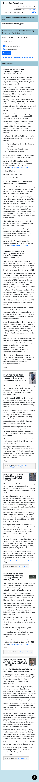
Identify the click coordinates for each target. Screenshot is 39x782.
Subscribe (6, 53)
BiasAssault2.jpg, (9, 467)
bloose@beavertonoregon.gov (20, 168)
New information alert (13, 12)
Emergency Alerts (12, 46)
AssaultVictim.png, (23, 566)
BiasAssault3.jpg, (19, 467)
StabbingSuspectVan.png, (25, 652)
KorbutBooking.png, (23, 758)
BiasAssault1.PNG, (22, 465)
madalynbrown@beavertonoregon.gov (19, 560)
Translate (32, 10)
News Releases (11, 49)
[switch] (34, 12)
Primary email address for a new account (19, 37)
